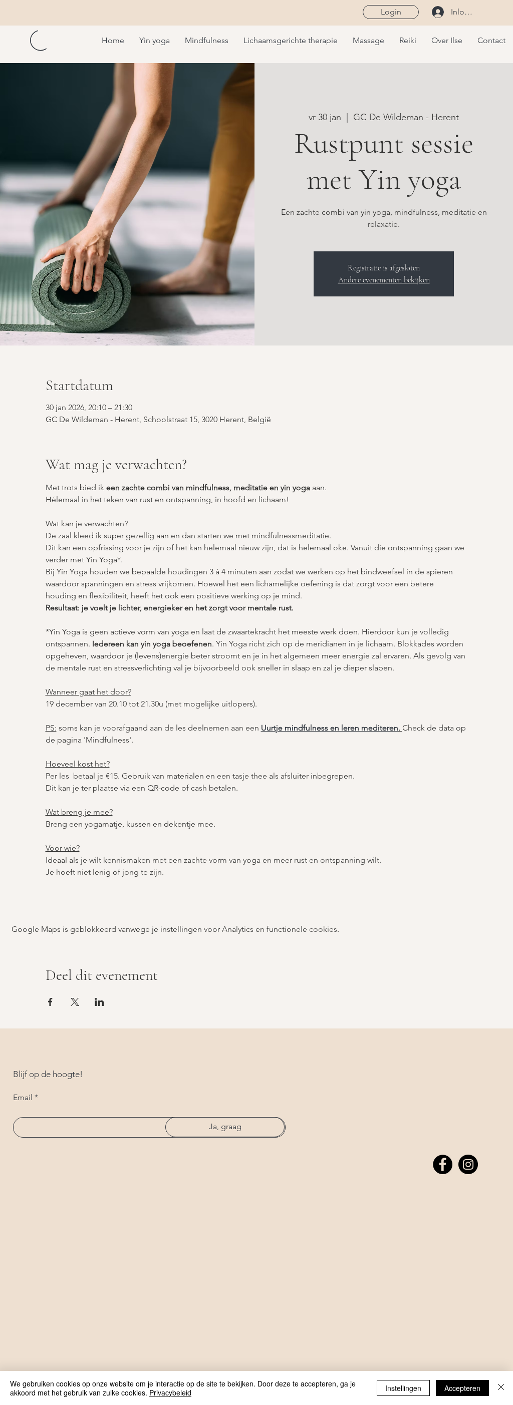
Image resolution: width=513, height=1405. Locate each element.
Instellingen (403, 1388)
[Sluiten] (501, 1388)
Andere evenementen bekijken (384, 280)
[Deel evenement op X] (75, 1002)
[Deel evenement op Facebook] (50, 1002)
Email (23, 1098)
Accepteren (462, 1388)
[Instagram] (468, 1164)
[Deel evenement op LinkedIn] (99, 1002)
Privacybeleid (170, 1392)
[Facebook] (442, 1164)
